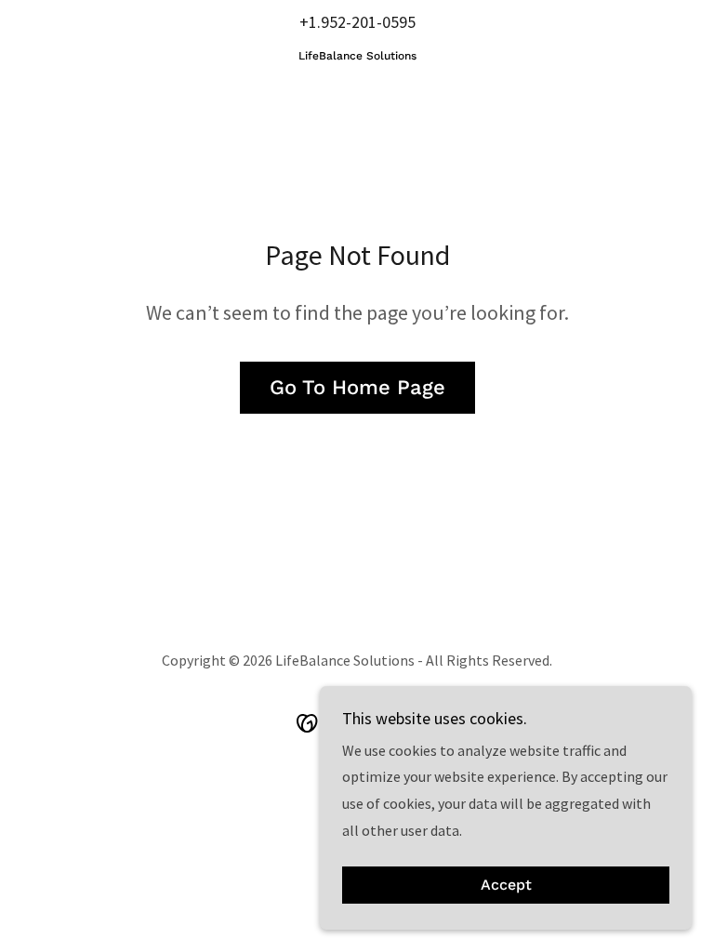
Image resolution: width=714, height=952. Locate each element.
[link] (357, 54)
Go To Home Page (357, 387)
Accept (506, 885)
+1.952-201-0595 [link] (357, 22)
